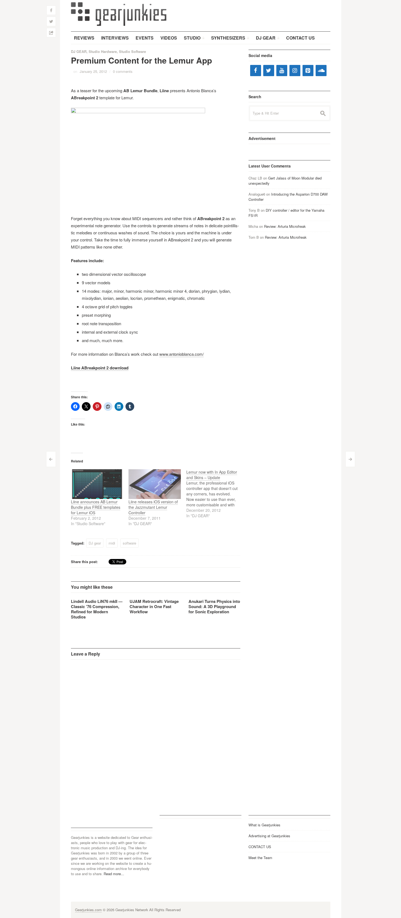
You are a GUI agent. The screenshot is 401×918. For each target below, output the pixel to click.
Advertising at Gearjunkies (269, 835)
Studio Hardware (103, 51)
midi (112, 543)
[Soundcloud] (321, 70)
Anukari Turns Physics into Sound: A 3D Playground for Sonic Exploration (214, 606)
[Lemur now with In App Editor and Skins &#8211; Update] (215, 493)
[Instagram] (294, 70)
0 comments (123, 71)
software (129, 543)
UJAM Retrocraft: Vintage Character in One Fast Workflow (154, 606)
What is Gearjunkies (264, 824)
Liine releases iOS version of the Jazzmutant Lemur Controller (153, 507)
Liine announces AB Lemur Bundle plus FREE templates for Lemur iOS (95, 507)
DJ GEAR (78, 51)
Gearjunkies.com (88, 909)
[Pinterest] (308, 70)
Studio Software (132, 51)
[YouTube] (281, 70)
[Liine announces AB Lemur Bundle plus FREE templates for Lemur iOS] (97, 484)
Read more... (114, 873)
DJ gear (95, 543)
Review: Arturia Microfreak (285, 226)
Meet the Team (260, 857)
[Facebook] (255, 70)
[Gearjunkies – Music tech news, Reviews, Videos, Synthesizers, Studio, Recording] (118, 14)
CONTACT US (260, 846)
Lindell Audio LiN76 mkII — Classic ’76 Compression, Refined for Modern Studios (96, 609)
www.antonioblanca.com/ (181, 354)
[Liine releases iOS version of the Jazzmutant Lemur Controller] (154, 484)
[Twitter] (268, 70)
